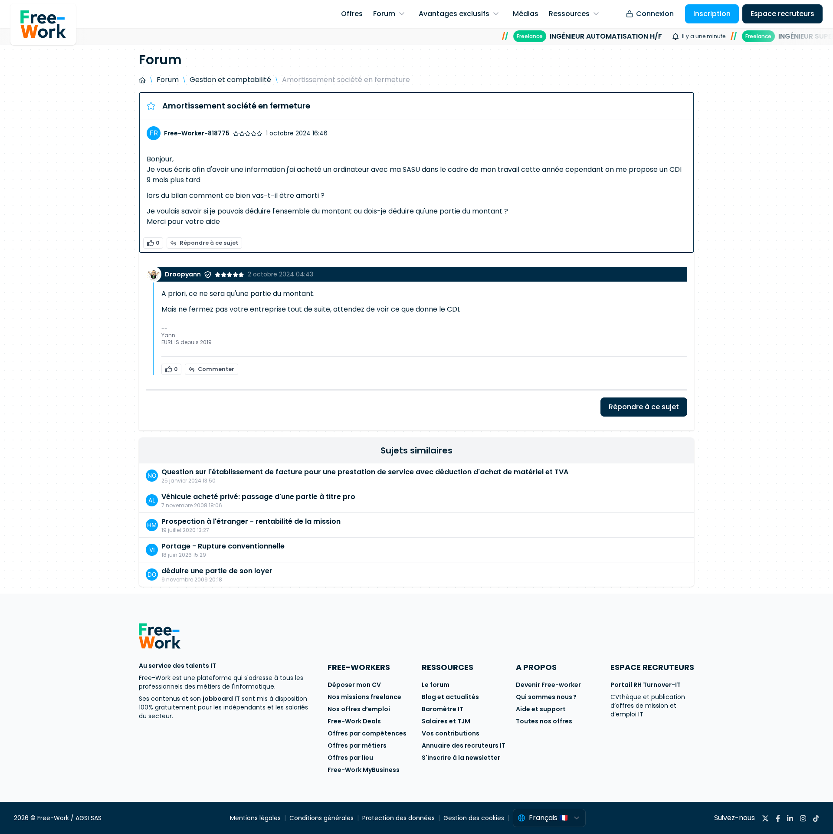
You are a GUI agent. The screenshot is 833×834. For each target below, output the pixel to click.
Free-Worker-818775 (197, 133)
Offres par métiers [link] (357, 745)
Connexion (655, 14)
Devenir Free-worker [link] (548, 684)
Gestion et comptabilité (230, 80)
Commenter (216, 369)
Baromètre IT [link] (442, 709)
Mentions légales (255, 818)
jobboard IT (221, 698)
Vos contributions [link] (450, 733)
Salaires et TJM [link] (446, 721)
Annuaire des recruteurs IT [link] (463, 745)
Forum (168, 80)
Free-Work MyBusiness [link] (364, 769)
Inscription (712, 14)
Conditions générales (321, 818)
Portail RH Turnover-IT (645, 684)
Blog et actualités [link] (450, 697)
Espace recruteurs (782, 14)
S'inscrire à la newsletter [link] (461, 757)
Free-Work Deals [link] (354, 721)
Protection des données (398, 818)
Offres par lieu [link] (350, 757)
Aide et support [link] (541, 709)
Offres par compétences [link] (367, 733)
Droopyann (183, 274)
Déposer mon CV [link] (354, 684)
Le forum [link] (435, 684)
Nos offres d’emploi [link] (359, 709)
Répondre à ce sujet (209, 242)
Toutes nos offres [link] (544, 721)
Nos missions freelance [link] (364, 697)
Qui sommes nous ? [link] (546, 697)
